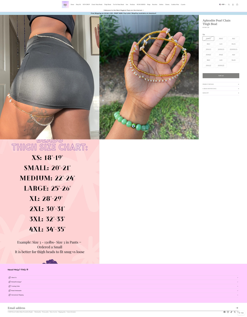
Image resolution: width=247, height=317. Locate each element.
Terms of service (53, 312)
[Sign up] (237, 308)
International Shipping (17, 295)
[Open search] (229, 4)
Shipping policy (62, 312)
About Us (13, 277)
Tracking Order (15, 286)
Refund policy (38, 312)
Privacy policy (45, 312)
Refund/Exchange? (16, 282)
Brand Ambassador (16, 290)
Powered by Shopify (28, 312)
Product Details (208, 84)
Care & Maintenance (209, 88)
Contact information (71, 312)
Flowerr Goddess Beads (17, 312)
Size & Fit (206, 93)
